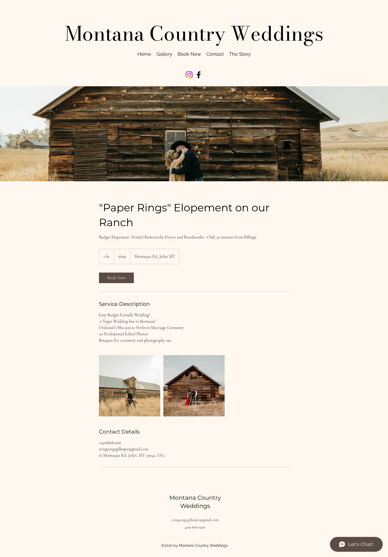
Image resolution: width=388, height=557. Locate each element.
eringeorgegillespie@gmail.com (195, 519)
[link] (116, 278)
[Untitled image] (129, 385)
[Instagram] (189, 74)
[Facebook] (198, 74)
